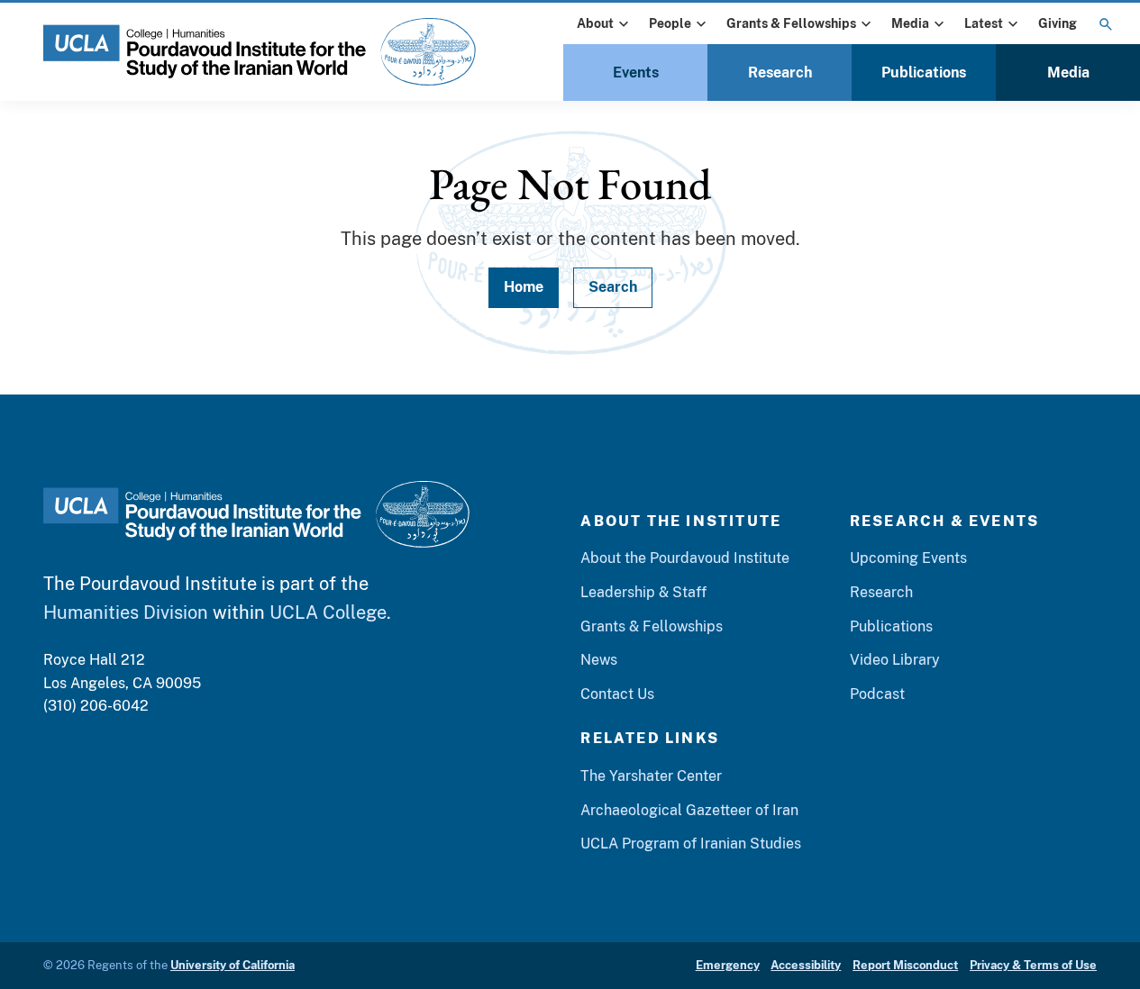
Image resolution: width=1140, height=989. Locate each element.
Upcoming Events (908, 558)
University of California (232, 965)
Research (780, 72)
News (598, 659)
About (595, 23)
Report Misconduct (905, 965)
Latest (983, 23)
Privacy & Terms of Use (1033, 965)
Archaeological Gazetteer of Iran (689, 810)
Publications (923, 72)
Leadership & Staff (643, 592)
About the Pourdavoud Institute (684, 558)
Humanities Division (125, 612)
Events (636, 72)
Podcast (877, 694)
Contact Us (617, 694)
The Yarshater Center (651, 776)
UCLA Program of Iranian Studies (690, 843)
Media (910, 23)
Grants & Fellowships (791, 23)
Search (612, 286)
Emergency (728, 965)
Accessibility (806, 965)
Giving (1057, 23)
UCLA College (328, 612)
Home (523, 286)
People (670, 23)
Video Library (895, 659)
